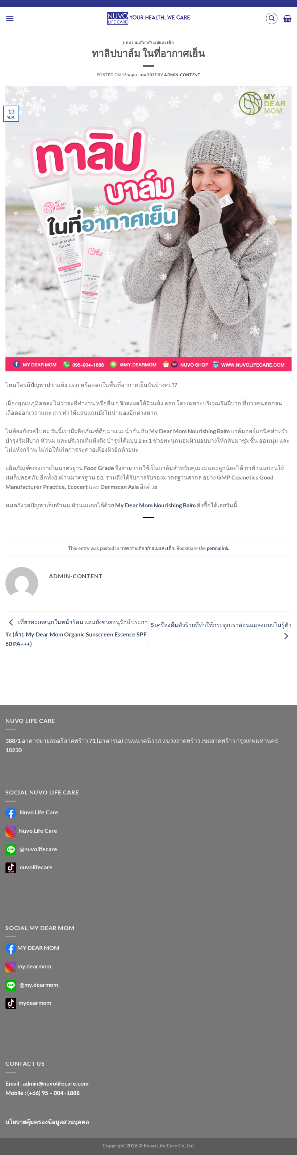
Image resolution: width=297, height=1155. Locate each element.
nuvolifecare (36, 867)
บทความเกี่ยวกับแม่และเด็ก (148, 42)
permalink (217, 548)
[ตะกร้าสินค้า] (287, 18)
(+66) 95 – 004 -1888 (53, 1092)
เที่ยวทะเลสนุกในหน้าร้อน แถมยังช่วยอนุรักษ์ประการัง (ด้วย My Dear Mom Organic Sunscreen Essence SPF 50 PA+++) (76, 632)
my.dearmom (34, 966)
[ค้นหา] (271, 18)
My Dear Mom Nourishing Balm (155, 505)
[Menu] (9, 18)
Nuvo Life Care (38, 812)
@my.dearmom (39, 984)
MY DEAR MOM (38, 947)
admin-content (182, 74)
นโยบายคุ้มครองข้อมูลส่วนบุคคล (47, 1121)
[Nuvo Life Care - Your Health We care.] (148, 18)
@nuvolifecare (38, 848)
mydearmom (34, 1003)
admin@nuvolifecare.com (55, 1083)
